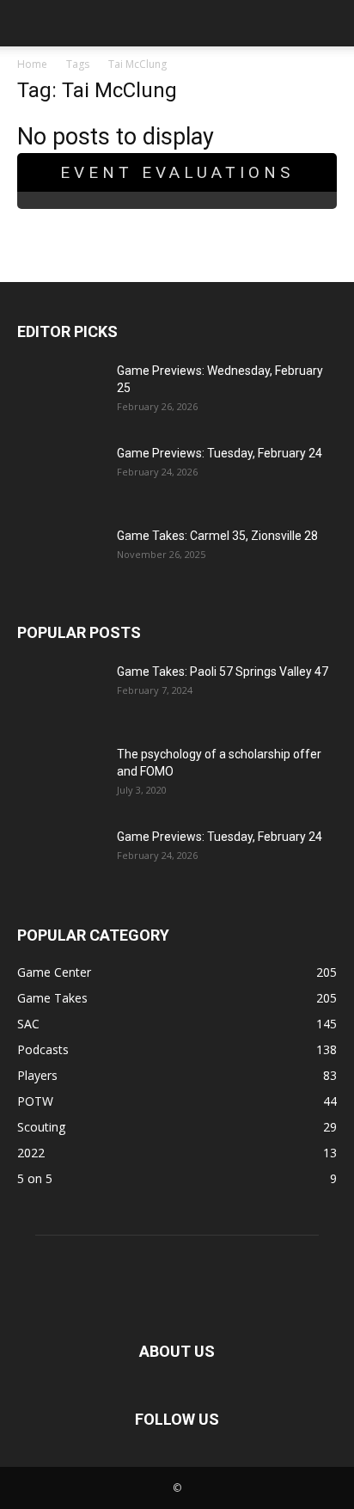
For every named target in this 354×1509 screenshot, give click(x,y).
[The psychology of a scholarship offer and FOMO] (60, 775)
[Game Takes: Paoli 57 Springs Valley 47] (60, 693)
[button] (29, 23)
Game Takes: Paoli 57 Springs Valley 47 (222, 671)
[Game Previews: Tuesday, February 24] (60, 475)
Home (32, 64)
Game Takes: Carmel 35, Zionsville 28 (217, 536)
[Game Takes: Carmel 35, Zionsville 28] (60, 557)
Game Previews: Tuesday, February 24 (219, 453)
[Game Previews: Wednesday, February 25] (60, 392)
